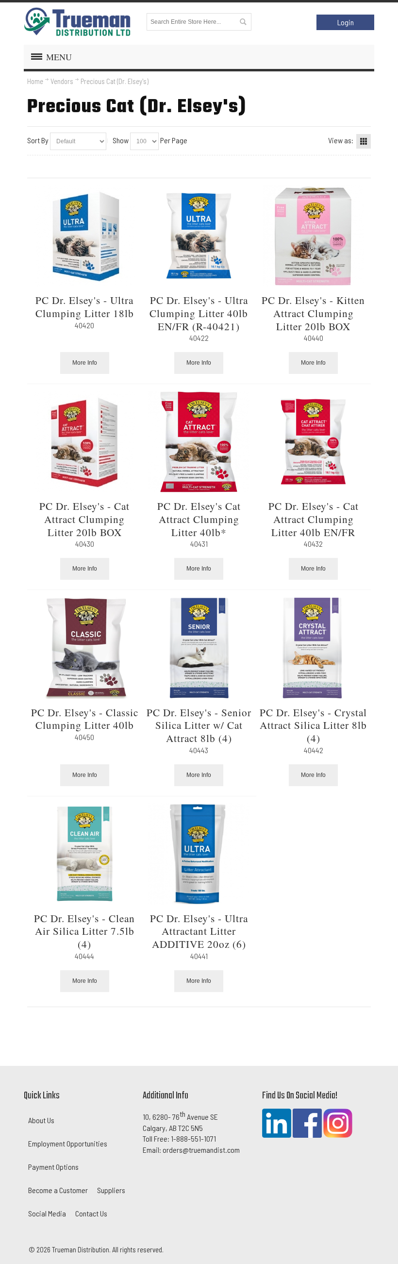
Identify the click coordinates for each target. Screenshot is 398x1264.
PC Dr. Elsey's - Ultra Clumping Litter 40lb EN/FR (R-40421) (198, 313)
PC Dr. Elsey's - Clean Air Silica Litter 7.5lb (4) (84, 931)
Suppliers (111, 1190)
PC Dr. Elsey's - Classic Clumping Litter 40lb (84, 718)
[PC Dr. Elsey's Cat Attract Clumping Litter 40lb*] (199, 441)
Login (345, 22)
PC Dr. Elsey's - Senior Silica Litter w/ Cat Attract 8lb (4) (199, 725)
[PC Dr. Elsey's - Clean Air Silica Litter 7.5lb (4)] (84, 854)
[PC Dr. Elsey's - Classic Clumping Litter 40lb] (84, 648)
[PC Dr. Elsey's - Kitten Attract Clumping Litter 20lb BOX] (313, 236)
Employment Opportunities (67, 1143)
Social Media (47, 1213)
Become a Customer (58, 1190)
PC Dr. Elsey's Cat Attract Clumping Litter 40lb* (199, 519)
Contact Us (91, 1213)
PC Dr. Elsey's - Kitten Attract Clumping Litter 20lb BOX (313, 313)
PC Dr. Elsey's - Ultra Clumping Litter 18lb (84, 306)
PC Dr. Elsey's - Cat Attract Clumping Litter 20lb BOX (84, 519)
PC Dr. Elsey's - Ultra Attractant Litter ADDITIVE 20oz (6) (199, 931)
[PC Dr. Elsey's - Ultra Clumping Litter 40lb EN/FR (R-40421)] (199, 236)
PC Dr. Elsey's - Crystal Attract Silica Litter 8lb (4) (313, 725)
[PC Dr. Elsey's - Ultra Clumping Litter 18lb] (84, 236)
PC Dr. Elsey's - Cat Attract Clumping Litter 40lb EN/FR (313, 519)
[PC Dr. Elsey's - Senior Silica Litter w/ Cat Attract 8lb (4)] (199, 648)
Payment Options (53, 1166)
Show (121, 140)
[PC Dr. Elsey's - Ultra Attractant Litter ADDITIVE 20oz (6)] (199, 854)
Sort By (38, 140)
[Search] (242, 22)
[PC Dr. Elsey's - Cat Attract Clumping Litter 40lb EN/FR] (313, 441)
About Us (41, 1120)
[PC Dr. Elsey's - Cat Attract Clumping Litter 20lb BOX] (84, 441)
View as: (340, 140)
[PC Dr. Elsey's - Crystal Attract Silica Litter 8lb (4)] (313, 648)
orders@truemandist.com (201, 1149)
